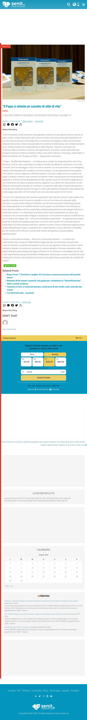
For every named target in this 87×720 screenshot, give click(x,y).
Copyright (65, 691)
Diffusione (26, 691)
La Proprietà (36, 691)
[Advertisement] (43, 26)
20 (66, 572)
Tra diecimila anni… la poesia (20, 293)
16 (21, 572)
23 (21, 576)
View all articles (9, 329)
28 (77, 576)
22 (10, 576)
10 (32, 568)
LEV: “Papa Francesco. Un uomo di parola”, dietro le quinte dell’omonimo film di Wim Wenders (38, 614)
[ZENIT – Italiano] (24, 4)
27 (66, 576)
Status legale (55, 691)
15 (10, 572)
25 (43, 576)
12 (55, 568)
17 (32, 572)
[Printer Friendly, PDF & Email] (10, 265)
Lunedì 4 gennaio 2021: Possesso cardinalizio (21, 627)
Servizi (45, 691)
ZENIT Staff (28, 121)
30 (21, 581)
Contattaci (75, 691)
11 (43, 568)
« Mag (7, 586)
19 (55, 572)
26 (55, 576)
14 (77, 568)
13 (66, 568)
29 (10, 581)
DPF (19, 691)
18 (43, 572)
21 (77, 572)
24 (32, 576)
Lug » (11, 586)
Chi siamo (12, 691)
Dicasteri (6, 47)
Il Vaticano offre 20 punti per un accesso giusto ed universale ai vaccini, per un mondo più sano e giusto (41, 601)
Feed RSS (44, 596)
